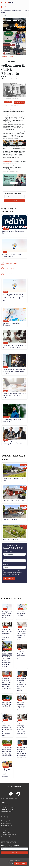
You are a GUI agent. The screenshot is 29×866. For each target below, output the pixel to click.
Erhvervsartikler (5, 830)
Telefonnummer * (8, 551)
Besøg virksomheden (19, 102)
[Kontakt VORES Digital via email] (18, 794)
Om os (3, 802)
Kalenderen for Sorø (6, 825)
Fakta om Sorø (5, 828)
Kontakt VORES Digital (7, 809)
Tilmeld (14, 200)
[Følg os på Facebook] (11, 794)
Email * (5, 558)
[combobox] (4, 567)
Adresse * (5, 564)
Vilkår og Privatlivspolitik (8, 807)
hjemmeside (13, 160)
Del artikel (7, 101)
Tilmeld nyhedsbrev (20, 863)
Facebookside (7, 161)
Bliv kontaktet (9, 578)
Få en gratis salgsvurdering (8, 834)
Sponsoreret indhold (6, 837)
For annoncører (5, 805)
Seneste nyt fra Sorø (6, 821)
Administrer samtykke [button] (7, 811)
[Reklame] (14, 24)
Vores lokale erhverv (6, 823)
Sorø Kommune (5, 832)
